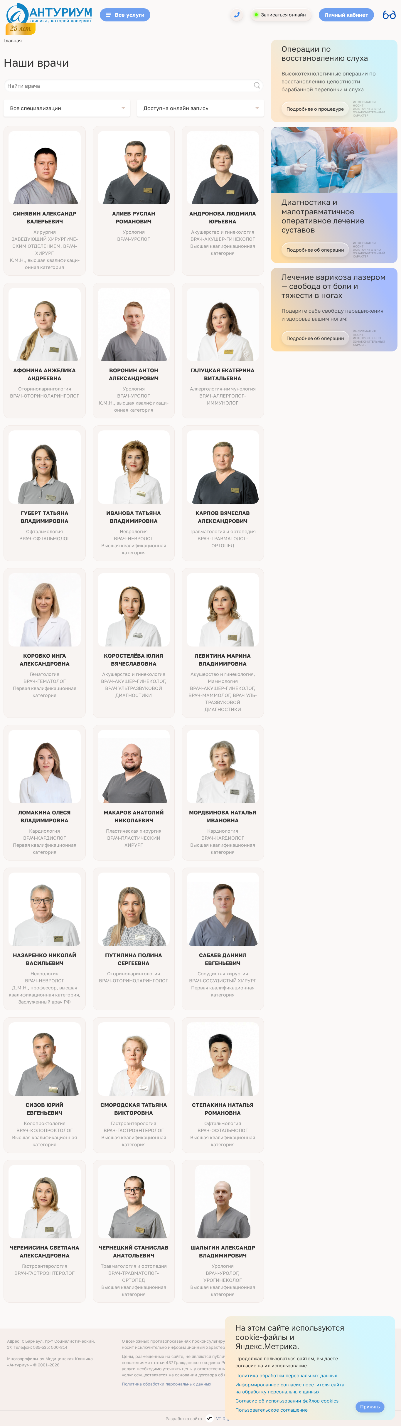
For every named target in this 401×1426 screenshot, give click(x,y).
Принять (370, 1407)
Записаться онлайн (283, 15)
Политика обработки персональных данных (166, 1383)
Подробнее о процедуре (315, 109)
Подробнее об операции (315, 250)
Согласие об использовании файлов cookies (286, 1401)
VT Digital (226, 1418)
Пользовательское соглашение (271, 1410)
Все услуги (129, 14)
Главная (13, 40)
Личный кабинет (346, 14)
